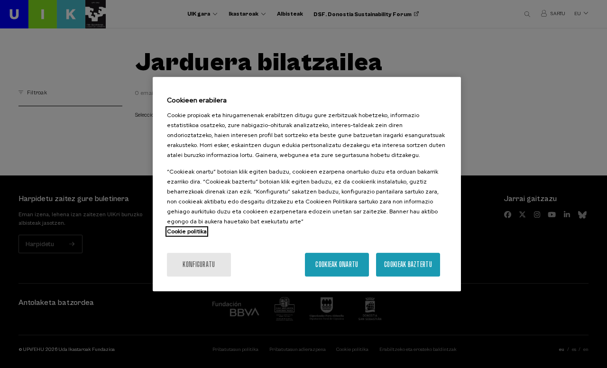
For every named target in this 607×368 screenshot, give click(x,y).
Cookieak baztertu (408, 264)
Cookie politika (187, 231)
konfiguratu (199, 264)
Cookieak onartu (336, 264)
